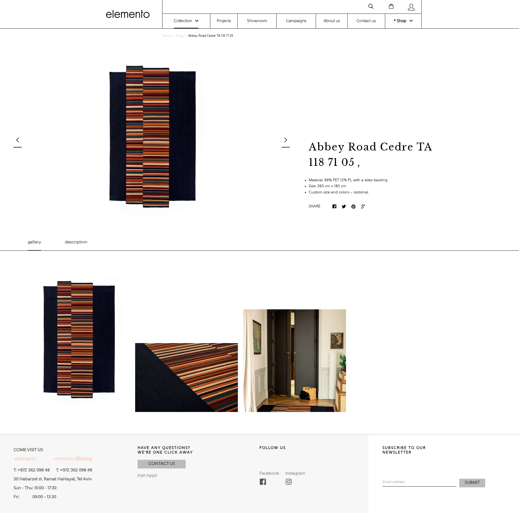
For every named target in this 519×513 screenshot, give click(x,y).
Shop (401, 21)
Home (166, 36)
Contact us (366, 21)
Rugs (179, 36)
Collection (183, 21)
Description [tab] (76, 242)
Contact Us (161, 464)
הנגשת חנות (147, 476)
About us (332, 21)
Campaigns (296, 21)
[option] (151, 136)
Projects (224, 21)
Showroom (257, 21)
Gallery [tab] (34, 242)
